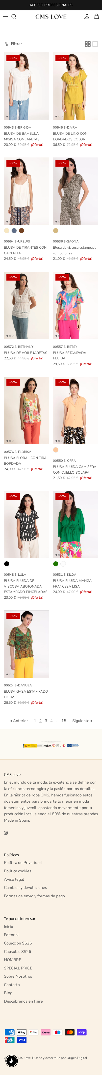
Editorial (11, 935)
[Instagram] (6, 833)
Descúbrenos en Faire (23, 1001)
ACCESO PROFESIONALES (51, 5)
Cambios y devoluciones (25, 887)
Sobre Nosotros (18, 976)
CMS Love (23, 1058)
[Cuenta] (85, 16)
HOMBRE (12, 960)
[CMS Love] (51, 17)
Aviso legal (14, 879)
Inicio (8, 926)
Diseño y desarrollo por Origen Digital (59, 1058)
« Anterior (19, 721)
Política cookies (17, 871)
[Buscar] (16, 16)
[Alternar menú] (5, 16)
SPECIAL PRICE (18, 968)
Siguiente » (82, 721)
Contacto (12, 984)
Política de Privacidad (23, 862)
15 (63, 721)
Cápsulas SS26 (17, 951)
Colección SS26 (18, 943)
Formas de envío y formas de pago (34, 896)
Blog (8, 993)
